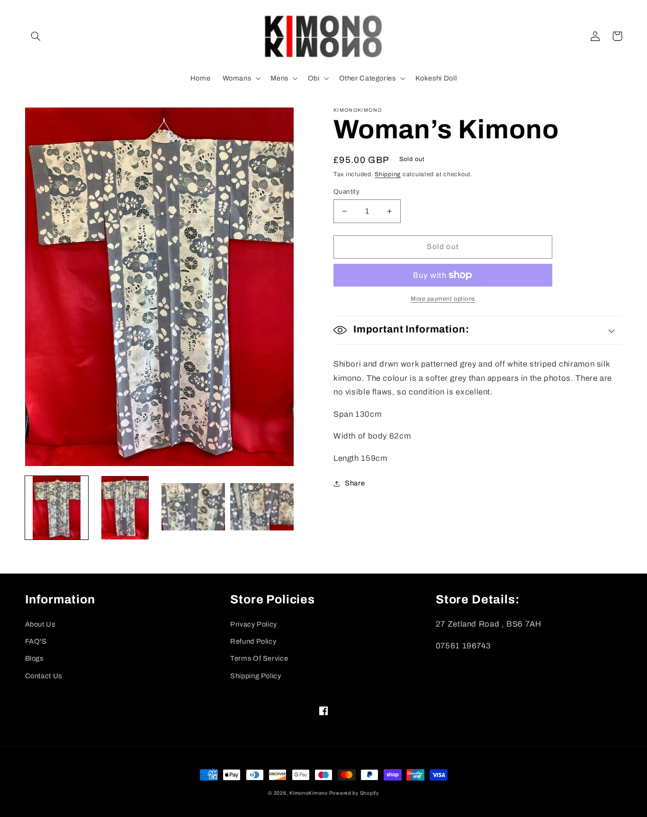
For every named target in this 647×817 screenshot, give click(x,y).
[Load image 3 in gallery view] (193, 507)
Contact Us (43, 676)
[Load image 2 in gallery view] (125, 507)
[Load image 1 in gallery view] (57, 507)
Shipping (388, 174)
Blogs (34, 658)
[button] (36, 36)
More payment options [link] (443, 299)
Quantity (346, 191)
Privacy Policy (253, 624)
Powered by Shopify (354, 793)
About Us (40, 624)
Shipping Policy (255, 676)
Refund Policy (253, 641)
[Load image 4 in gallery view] (262, 507)
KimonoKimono (309, 793)
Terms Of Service (259, 658)
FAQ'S (36, 641)
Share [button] (355, 483)
